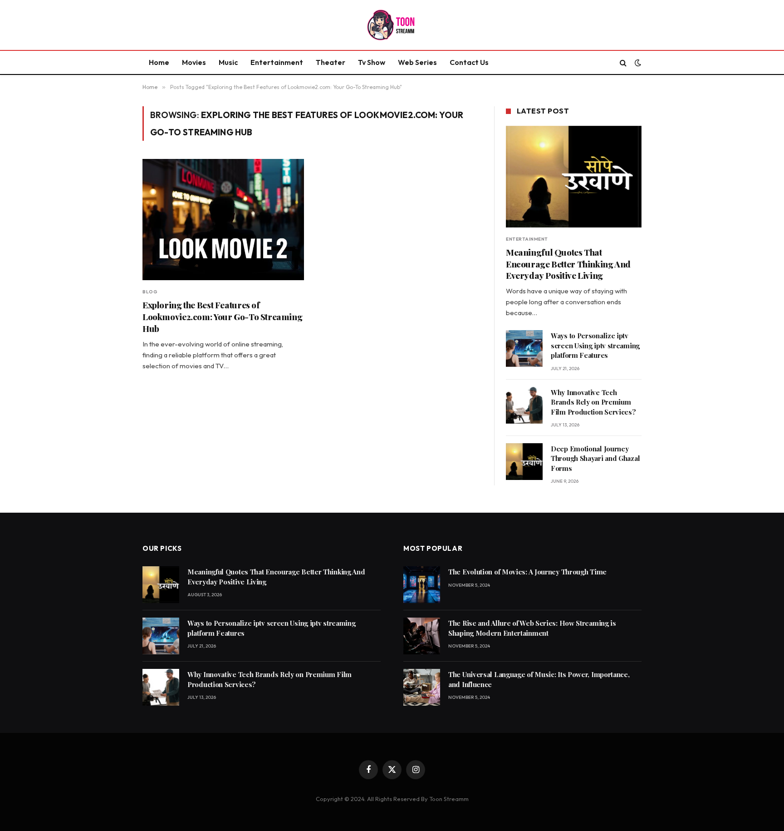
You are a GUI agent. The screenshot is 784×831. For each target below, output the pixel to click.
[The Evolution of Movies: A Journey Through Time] (421, 584)
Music (228, 62)
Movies (194, 62)
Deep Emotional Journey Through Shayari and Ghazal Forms (595, 458)
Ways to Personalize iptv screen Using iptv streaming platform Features (595, 345)
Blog (149, 292)
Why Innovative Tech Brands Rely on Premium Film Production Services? (593, 402)
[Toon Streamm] (392, 25)
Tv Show (371, 62)
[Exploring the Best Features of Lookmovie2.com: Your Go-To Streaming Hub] (223, 219)
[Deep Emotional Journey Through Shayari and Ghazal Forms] (524, 461)
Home (159, 62)
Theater (330, 62)
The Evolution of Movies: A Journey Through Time (527, 571)
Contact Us (469, 62)
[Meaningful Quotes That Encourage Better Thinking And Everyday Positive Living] (574, 177)
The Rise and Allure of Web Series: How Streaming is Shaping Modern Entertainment (532, 627)
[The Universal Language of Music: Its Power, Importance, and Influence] (421, 687)
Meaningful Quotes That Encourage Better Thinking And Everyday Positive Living (568, 264)
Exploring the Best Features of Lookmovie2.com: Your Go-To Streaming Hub (222, 316)
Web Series (417, 62)
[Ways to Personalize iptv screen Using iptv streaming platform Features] (524, 348)
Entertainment (276, 62)
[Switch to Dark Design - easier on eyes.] (637, 62)
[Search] (623, 62)
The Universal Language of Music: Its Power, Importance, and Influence (539, 679)
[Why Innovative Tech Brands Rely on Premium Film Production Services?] (524, 405)
